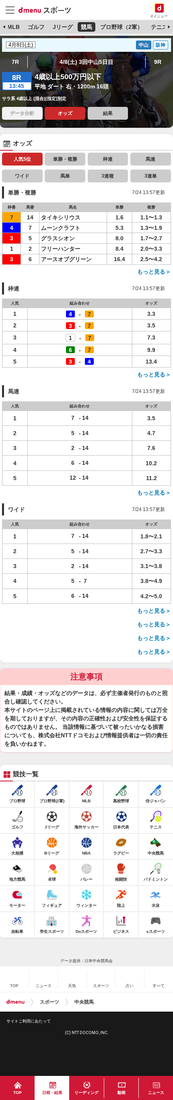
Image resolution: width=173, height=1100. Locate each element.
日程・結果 (52, 1092)
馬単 (65, 176)
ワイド (22, 176)
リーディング (86, 1092)
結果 (108, 113)
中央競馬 (84, 1002)
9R (157, 62)
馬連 (150, 159)
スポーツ (49, 1002)
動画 (121, 1092)
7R (15, 62)
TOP (17, 1092)
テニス (159, 27)
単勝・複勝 (65, 159)
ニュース (156, 1092)
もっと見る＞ (154, 271)
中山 (143, 45)
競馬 (86, 27)
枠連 (108, 159)
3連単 (150, 176)
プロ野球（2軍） (121, 27)
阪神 (160, 45)
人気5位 (22, 159)
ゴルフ (36, 27)
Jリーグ (63, 27)
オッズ (65, 113)
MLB (13, 27)
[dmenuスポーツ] (48, 9)
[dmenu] (15, 1002)
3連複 (107, 176)
